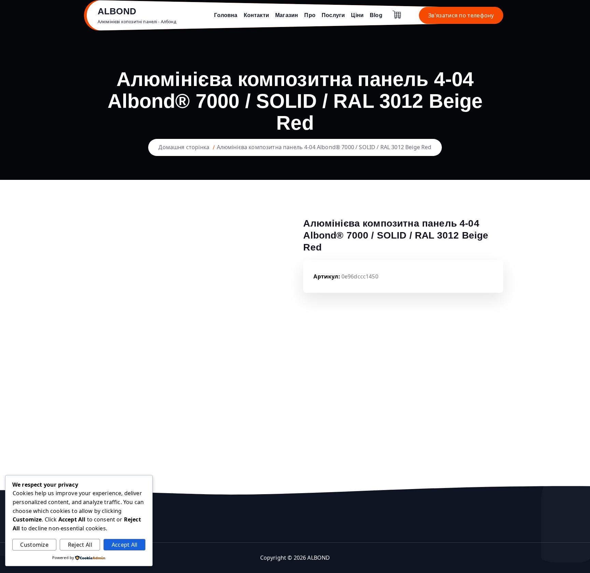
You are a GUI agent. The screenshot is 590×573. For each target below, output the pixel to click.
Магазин (286, 15)
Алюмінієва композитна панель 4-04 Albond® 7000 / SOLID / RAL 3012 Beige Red (324, 147)
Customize (34, 544)
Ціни (357, 15)
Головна (225, 15)
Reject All (80, 544)
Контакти (256, 15)
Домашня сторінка (183, 147)
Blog (376, 15)
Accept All (125, 544)
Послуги (333, 15)
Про (309, 15)
